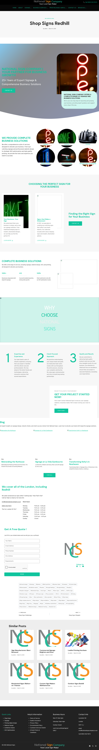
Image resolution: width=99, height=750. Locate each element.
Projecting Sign (23, 597)
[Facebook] (89, 746)
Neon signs (56, 590)
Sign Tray (29, 603)
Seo (30, 597)
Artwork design (23, 584)
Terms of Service (35, 718)
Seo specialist (48, 597)
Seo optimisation (38, 597)
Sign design (36, 600)
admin (46, 28)
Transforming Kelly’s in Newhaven (79, 463)
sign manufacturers (72, 600)
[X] (92, 746)
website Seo (52, 607)
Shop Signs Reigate (74, 614)
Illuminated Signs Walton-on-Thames (21, 684)
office (63, 590)
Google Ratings (61, 587)
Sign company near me (25, 600)
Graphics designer (24, 590)
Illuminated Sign (35, 590)
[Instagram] (96, 746)
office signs (69, 590)
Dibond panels (23, 587)
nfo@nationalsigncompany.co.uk (11, 502)
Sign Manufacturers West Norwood (20, 651)
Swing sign (61, 603)
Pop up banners (50, 594)
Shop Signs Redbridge (25, 614)
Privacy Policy (34, 723)
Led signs (43, 590)
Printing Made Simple (10, 723)
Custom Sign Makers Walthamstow (47, 684)
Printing (73, 594)
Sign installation (45, 600)
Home (14, 8)
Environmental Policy (36, 725)
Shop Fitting (57, 597)
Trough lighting (70, 603)
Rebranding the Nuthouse (12, 462)
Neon (49, 590)
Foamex (42, 587)
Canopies (64, 584)
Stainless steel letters (51, 603)
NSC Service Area (49, 18)
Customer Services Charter (38, 728)
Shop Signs (65, 597)
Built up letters (46, 584)
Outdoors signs (23, 594)
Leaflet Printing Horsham (77, 650)
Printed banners (65, 594)
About (20, 8)
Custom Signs (72, 584)
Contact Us (72, 8)
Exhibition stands (33, 587)
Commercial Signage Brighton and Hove (47, 651)
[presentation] (21, 638)
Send (22, 574)
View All (49, 475)
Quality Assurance (35, 721)
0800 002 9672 (92, 2)
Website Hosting (42, 607)
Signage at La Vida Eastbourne (49, 462)
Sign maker (54, 600)
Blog (2, 459)
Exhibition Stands (9, 728)
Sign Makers (62, 600)
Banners (38, 584)
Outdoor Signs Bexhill (76, 684)
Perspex (31, 594)
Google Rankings (50, 587)
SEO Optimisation (9, 730)
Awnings (31, 584)
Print (57, 594)
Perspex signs (40, 594)
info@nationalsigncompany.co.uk (88, 731)
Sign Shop (22, 603)
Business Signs (56, 584)
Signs (41, 603)
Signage (36, 603)
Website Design (8, 725)
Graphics (69, 587)
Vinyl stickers (23, 607)
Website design (32, 607)
